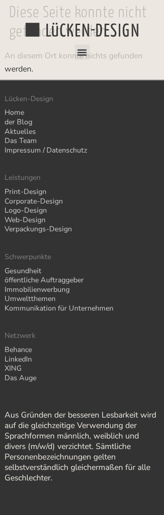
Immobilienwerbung (37, 290)
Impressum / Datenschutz (46, 150)
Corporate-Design (34, 201)
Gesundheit (23, 271)
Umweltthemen (30, 299)
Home (14, 112)
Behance (18, 350)
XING (13, 368)
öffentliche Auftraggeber (44, 280)
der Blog (18, 122)
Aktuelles (20, 132)
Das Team (21, 141)
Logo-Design (26, 210)
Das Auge (20, 378)
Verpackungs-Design (38, 229)
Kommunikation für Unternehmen (59, 308)
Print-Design (25, 192)
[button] (82, 52)
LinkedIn (18, 359)
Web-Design (25, 220)
